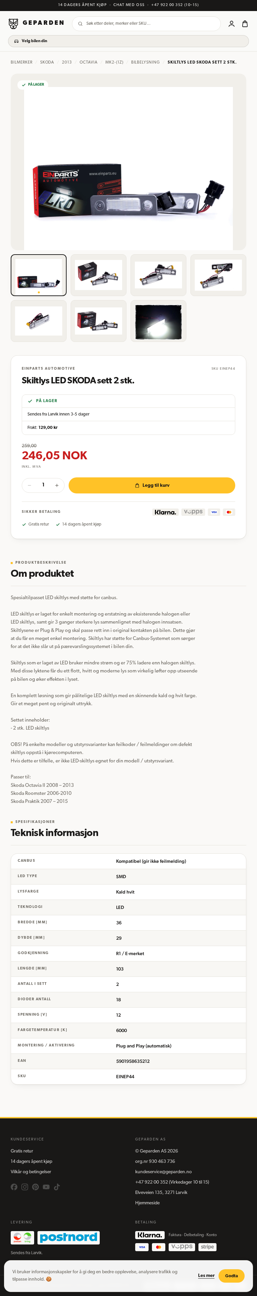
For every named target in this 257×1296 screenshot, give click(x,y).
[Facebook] (14, 1187)
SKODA (47, 63)
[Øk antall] (57, 485)
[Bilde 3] (158, 275)
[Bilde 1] (39, 275)
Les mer (206, 1275)
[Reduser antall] (29, 485)
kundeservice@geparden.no (163, 1172)
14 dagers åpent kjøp (31, 1161)
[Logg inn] (232, 24)
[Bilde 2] (98, 275)
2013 (67, 63)
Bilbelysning (145, 63)
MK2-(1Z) (114, 63)
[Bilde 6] (98, 321)
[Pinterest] (35, 1187)
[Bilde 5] (39, 321)
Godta (231, 1276)
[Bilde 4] (218, 275)
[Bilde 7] (158, 321)
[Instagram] (24, 1187)
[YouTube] (46, 1187)
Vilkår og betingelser (31, 1172)
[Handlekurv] (245, 24)
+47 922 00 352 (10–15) (175, 5)
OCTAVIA (89, 63)
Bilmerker (21, 63)
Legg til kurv (156, 485)
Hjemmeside (147, 1203)
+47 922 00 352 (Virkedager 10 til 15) (172, 1182)
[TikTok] (57, 1187)
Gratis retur (22, 1151)
